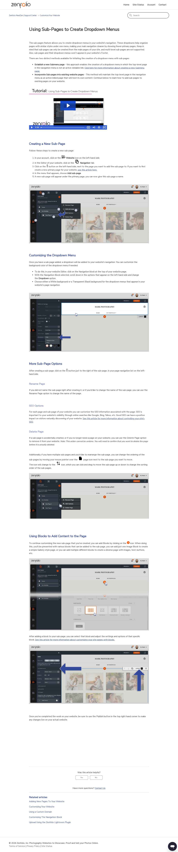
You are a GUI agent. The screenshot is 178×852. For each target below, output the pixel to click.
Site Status (138, 4)
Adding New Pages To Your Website (46, 801)
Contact (162, 4)
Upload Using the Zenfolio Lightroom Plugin (50, 822)
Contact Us (100, 788)
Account (151, 4)
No (96, 777)
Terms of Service (17, 846)
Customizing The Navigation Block (45, 817)
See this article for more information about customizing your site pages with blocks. (75, 639)
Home (126, 4)
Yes (81, 777)
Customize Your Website (50, 15)
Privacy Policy (33, 846)
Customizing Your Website (41, 806)
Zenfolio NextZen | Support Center (23, 15)
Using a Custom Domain (40, 811)
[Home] (21, 5)
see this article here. (87, 170)
